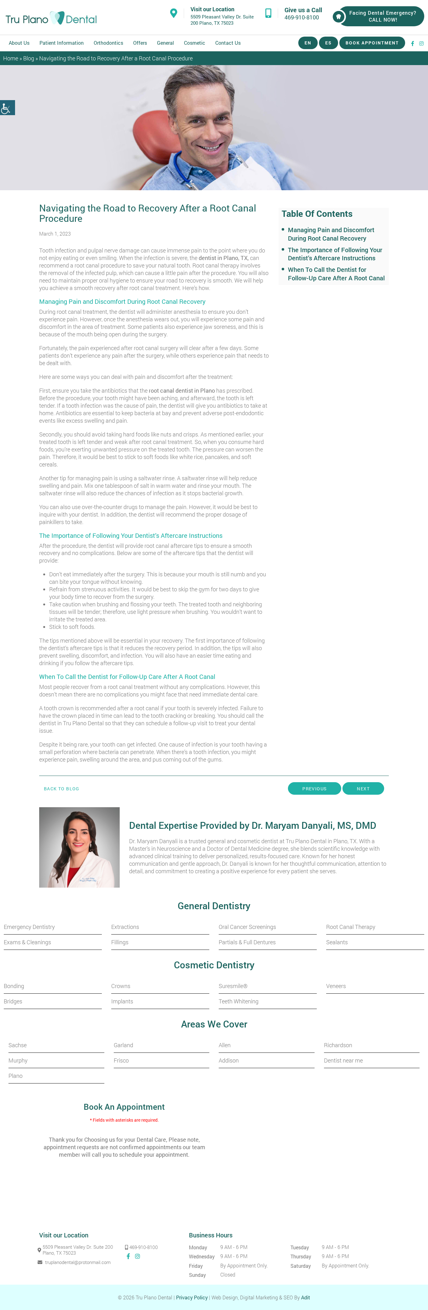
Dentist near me (343, 1060)
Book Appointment (372, 43)
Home (10, 58)
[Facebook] (413, 43)
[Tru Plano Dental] (51, 18)
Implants (122, 1001)
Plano (15, 1075)
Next (363, 789)
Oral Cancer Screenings (247, 926)
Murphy (18, 1060)
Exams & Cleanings (27, 942)
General (165, 42)
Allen (225, 1045)
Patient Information (61, 42)
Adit (305, 1297)
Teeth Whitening (238, 1001)
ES (328, 43)
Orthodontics (108, 42)
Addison (229, 1060)
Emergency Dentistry (29, 926)
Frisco (121, 1060)
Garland (123, 1045)
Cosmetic (194, 42)
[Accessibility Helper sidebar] (7, 107)
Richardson (338, 1045)
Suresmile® (233, 986)
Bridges (13, 1001)
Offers (140, 42)
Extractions (125, 926)
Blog (28, 58)
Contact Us (228, 42)
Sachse (17, 1045)
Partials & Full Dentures (247, 942)
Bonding (14, 986)
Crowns (120, 986)
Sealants (337, 942)
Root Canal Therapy (350, 926)
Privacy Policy (192, 1297)
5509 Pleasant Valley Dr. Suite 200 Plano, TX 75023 (222, 19)
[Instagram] (421, 43)
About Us (19, 42)
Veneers (336, 986)
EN (308, 43)
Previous (314, 789)
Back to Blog (62, 789)
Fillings (119, 942)
